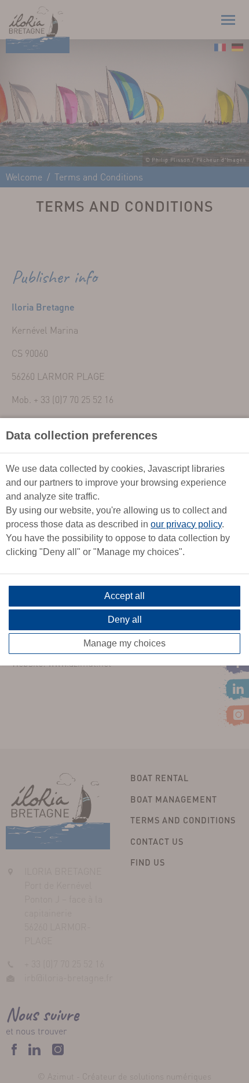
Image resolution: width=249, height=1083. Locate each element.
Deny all (125, 619)
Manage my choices (124, 643)
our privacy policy (186, 524)
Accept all (124, 596)
